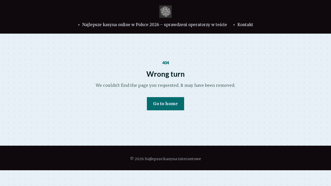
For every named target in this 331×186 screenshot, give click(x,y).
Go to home (165, 103)
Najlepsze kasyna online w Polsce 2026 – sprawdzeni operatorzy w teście (154, 24)
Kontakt (245, 24)
